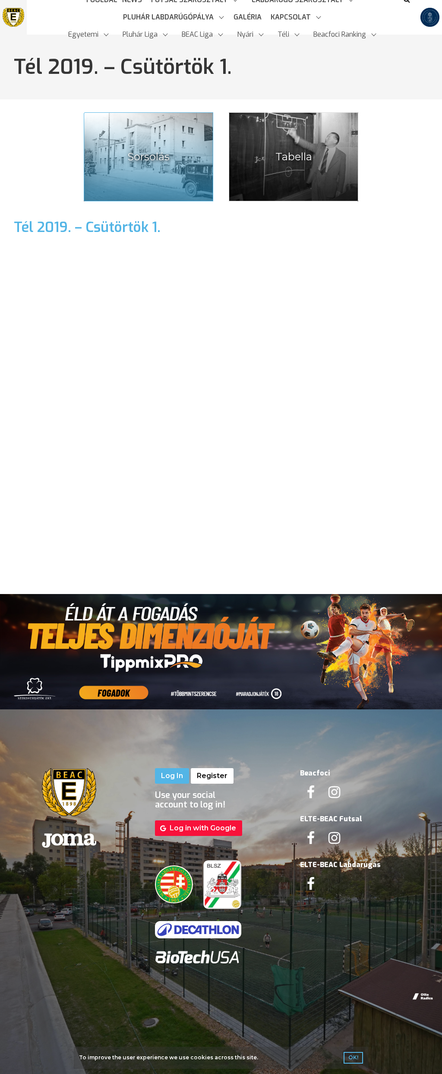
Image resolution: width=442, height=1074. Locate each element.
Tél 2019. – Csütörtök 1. (87, 227)
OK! (353, 1057)
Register (212, 776)
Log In (172, 776)
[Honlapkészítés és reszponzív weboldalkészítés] (423, 996)
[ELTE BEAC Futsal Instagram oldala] (334, 840)
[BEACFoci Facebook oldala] (311, 795)
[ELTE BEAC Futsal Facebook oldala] (311, 840)
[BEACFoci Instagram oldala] (334, 795)
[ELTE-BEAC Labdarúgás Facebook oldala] (311, 886)
